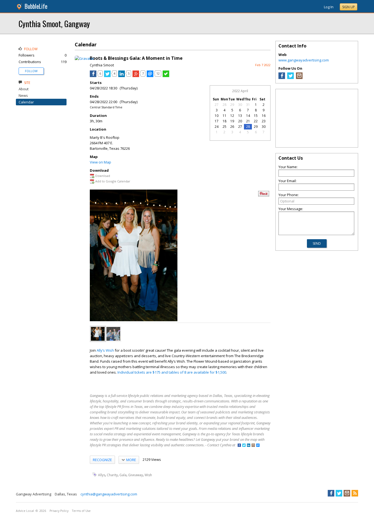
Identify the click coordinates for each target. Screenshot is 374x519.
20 (240, 121)
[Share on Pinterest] (263, 195)
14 (248, 115)
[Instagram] (299, 77)
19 (232, 121)
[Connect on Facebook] (239, 446)
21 (248, 121)
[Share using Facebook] (93, 75)
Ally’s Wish (105, 350)
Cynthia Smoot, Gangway (54, 23)
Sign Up (348, 7)
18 (224, 121)
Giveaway (135, 474)
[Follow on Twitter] (244, 446)
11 (224, 115)
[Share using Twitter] (107, 75)
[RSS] (355, 493)
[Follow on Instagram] (253, 446)
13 (240, 115)
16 (264, 115)
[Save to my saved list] (166, 75)
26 (232, 126)
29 (232, 104)
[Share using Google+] (136, 75)
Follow (31, 71)
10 (216, 115)
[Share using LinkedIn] (121, 75)
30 (240, 104)
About (23, 88)
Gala (122, 474)
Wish (148, 474)
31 (248, 104)
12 (232, 115)
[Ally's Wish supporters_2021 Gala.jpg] (113, 334)
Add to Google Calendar (112, 181)
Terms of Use (81, 511)
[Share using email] (150, 75)
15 (256, 115)
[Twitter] (290, 77)
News (23, 95)
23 (264, 121)
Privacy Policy (59, 511)
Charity (112, 474)
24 (216, 126)
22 (256, 121)
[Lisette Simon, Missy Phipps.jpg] (98, 334)
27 (216, 104)
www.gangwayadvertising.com (303, 60)
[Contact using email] (258, 446)
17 (216, 121)
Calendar (26, 102)
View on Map (100, 162)
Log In (328, 6)
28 (224, 104)
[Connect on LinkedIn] (248, 446)
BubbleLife (36, 6)
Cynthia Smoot (102, 65)
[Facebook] (281, 77)
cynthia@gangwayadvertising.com (108, 494)
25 (224, 126)
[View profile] (84, 58)
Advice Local (25, 511)
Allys (101, 474)
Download (102, 176)
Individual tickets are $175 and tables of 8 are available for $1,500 (171, 372)
